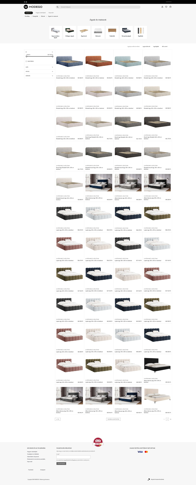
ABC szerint (164, 46)
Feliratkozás (61, 463)
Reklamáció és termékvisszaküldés (36, 459)
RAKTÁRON (31, 61)
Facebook (30, 469)
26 (170, 419)
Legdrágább (156, 46)
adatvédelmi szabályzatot (83, 460)
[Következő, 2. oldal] (167, 419)
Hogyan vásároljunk (32, 451)
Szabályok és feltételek (33, 454)
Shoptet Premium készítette (157, 479)
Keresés (58, 7)
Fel (58, 419)
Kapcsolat (29, 461)
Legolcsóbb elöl (146, 46)
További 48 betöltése (113, 419)
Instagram (42, 469)
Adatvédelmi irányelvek (33, 456)
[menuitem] (29, 13)
